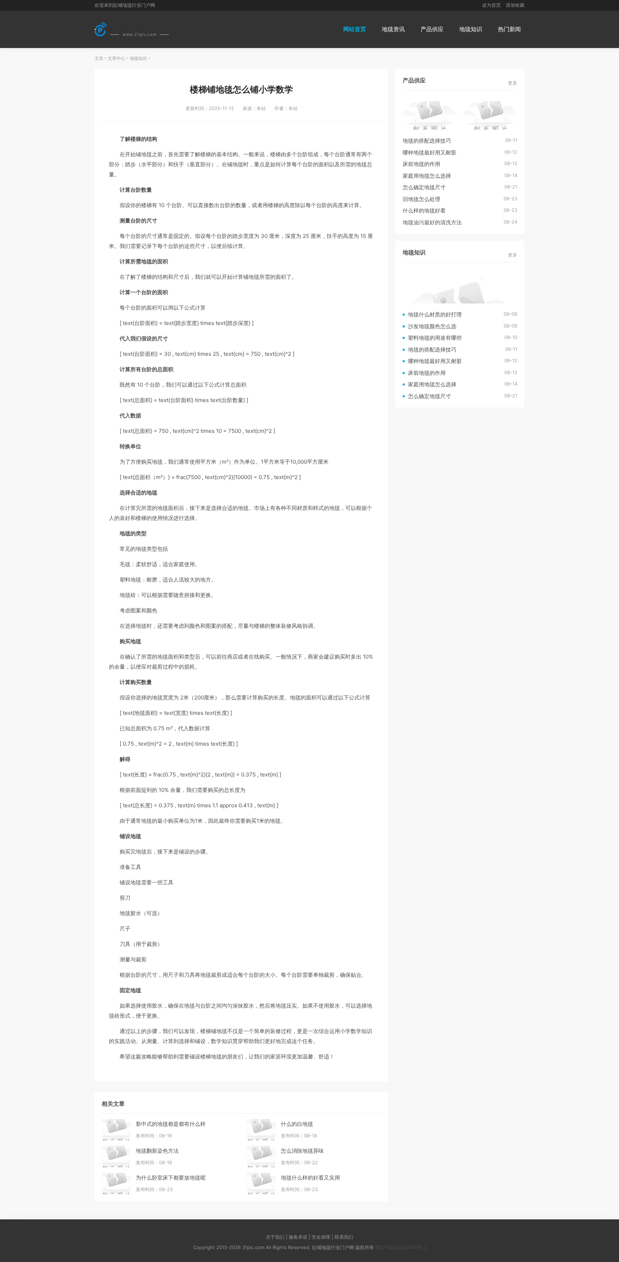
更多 (512, 83)
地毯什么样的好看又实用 (310, 1178)
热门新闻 (509, 29)
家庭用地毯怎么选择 (427, 176)
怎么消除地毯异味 (302, 1151)
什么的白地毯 (297, 1124)
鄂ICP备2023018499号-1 (400, 1247)
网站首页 (354, 29)
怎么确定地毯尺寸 (424, 187)
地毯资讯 (393, 29)
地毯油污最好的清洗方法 (432, 222)
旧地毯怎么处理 (421, 199)
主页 (99, 58)
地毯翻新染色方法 (157, 1151)
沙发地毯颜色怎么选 (432, 326)
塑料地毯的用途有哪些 (435, 338)
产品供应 (432, 29)
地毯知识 (470, 29)
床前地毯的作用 (421, 164)
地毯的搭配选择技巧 (427, 141)
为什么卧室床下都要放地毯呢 (171, 1178)
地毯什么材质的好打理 (435, 314)
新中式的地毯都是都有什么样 (171, 1124)
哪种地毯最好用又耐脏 (429, 152)
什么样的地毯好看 (424, 210)
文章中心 (116, 58)
